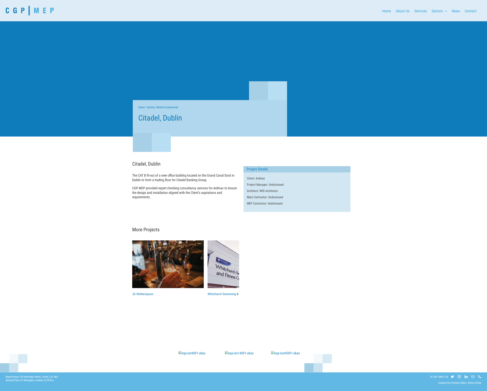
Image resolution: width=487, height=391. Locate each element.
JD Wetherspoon (168, 264)
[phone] (479, 376)
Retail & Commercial (167, 107)
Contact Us (444, 382)
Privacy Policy (458, 382)
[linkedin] (466, 376)
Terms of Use (474, 382)
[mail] (472, 376)
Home (141, 107)
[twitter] (452, 376)
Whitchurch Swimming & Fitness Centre (233, 294)
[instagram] (459, 376)
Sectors (151, 107)
